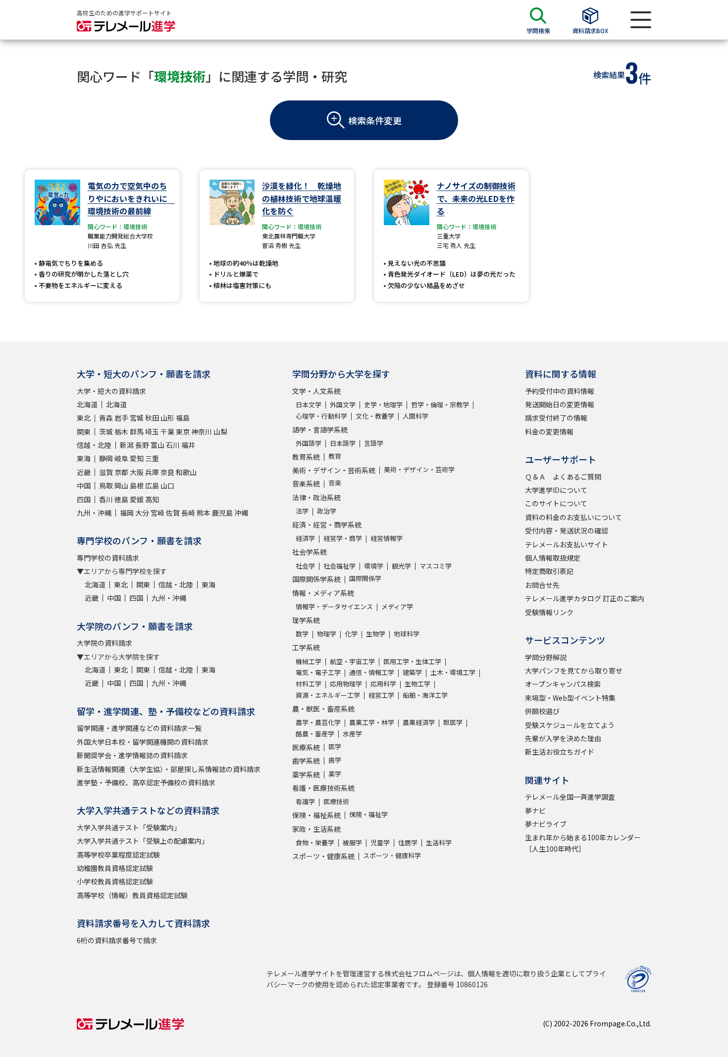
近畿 (84, 472)
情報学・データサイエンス (334, 606)
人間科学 (415, 416)
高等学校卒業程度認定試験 (118, 855)
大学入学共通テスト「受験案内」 (129, 827)
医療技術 (336, 801)
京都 (121, 472)
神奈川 (201, 431)
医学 (334, 746)
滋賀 (106, 472)
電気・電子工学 (318, 672)
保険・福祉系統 (316, 815)
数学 (302, 633)
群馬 (137, 431)
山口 (167, 485)
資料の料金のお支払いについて (573, 517)
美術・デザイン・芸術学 (419, 469)
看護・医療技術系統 (323, 788)
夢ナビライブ (546, 824)
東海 (84, 458)
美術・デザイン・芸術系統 (333, 470)
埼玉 (152, 431)
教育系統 (306, 457)
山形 (167, 418)
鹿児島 (222, 513)
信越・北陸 (94, 445)
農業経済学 (419, 722)
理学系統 (306, 620)
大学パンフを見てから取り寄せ (574, 670)
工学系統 (306, 647)
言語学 (373, 443)
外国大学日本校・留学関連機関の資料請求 (142, 742)
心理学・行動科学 (321, 416)
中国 (84, 485)
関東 (84, 431)
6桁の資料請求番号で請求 (117, 940)
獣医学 (453, 722)
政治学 (326, 511)
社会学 (305, 566)
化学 (351, 633)
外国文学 (343, 404)
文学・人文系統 (316, 391)
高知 (152, 499)
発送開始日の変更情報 (559, 404)
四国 (84, 499)
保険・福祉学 (368, 814)
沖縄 (241, 513)
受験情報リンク (549, 612)
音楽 (334, 482)
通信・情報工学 (371, 672)
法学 (302, 511)
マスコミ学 (435, 566)
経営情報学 (386, 538)
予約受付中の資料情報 (559, 391)
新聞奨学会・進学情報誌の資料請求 (132, 755)
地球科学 (406, 633)
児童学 (380, 842)
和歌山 (186, 472)
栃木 (121, 431)
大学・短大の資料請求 (111, 391)
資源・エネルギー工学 (328, 695)
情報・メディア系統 (323, 593)
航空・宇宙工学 (352, 661)
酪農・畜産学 (315, 733)
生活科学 (439, 842)
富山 (157, 445)
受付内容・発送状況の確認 (566, 530)
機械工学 (308, 661)
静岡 (106, 458)
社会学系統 (309, 552)
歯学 (334, 760)
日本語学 (343, 443)
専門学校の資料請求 (108, 558)
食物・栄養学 (315, 842)
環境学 (373, 566)
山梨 (220, 431)
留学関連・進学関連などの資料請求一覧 (139, 728)
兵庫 (152, 472)
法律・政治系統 (316, 497)
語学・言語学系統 (320, 429)
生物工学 (417, 683)
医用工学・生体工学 (412, 661)
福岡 (127, 513)
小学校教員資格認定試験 (115, 881)
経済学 (305, 538)
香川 (106, 499)
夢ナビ (535, 811)
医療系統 (306, 747)
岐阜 (121, 458)
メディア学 (397, 606)
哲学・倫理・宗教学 (440, 404)
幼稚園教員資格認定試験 (115, 868)
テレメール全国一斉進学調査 (570, 797)
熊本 (203, 513)
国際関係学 (365, 578)
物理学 (326, 633)
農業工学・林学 (371, 722)
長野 (142, 445)
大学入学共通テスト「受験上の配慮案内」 (142, 841)
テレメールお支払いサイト (566, 544)
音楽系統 (306, 483)
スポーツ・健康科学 (392, 855)
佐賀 (173, 513)
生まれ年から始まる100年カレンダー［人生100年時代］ (583, 842)
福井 (188, 445)
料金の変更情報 (549, 431)
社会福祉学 (339, 566)
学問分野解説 (546, 657)
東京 (183, 431)
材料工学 (308, 683)
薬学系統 (306, 774)
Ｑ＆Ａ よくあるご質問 (563, 476)
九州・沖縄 (94, 513)
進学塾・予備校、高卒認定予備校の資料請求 (146, 782)
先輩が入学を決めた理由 (563, 738)
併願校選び (542, 711)
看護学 (305, 801)
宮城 (137, 418)
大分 (142, 513)
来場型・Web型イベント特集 (570, 698)
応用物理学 (346, 683)
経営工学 (381, 695)
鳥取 (106, 485)
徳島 (121, 499)
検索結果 (609, 75)
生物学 (375, 633)
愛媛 (137, 499)
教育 (334, 456)
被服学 (352, 842)
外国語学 (308, 443)
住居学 (407, 842)
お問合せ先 (542, 585)
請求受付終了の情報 (556, 418)
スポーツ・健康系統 (323, 856)
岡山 (121, 485)
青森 (106, 418)
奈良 (167, 472)
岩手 (121, 418)
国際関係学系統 (316, 579)
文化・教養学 (375, 416)
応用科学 (383, 683)
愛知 (137, 458)
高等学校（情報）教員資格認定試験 (132, 895)
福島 (183, 418)
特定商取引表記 (549, 571)
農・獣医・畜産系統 (323, 709)
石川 (173, 445)
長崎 (188, 513)
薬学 (334, 773)
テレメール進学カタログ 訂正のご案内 (584, 598)
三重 (152, 458)
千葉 (167, 431)
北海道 (87, 404)
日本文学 (308, 404)
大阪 (137, 472)
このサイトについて (556, 503)
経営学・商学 (342, 538)
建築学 (412, 672)
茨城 (106, 431)
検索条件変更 (375, 120)
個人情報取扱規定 (552, 558)
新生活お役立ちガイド (559, 752)
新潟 (127, 445)
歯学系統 (306, 761)
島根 (137, 485)
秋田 (152, 418)
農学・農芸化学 (318, 722)
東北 (84, 418)
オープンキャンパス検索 (563, 684)
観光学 (401, 566)
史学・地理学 (383, 404)
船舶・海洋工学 (425, 695)
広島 (152, 485)
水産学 (352, 733)
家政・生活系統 (316, 829)
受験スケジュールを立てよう (570, 725)
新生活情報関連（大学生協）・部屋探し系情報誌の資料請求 (168, 769)
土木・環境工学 (452, 672)
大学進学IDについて (556, 490)
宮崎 (157, 513)
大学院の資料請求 (104, 643)
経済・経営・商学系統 (327, 524)
